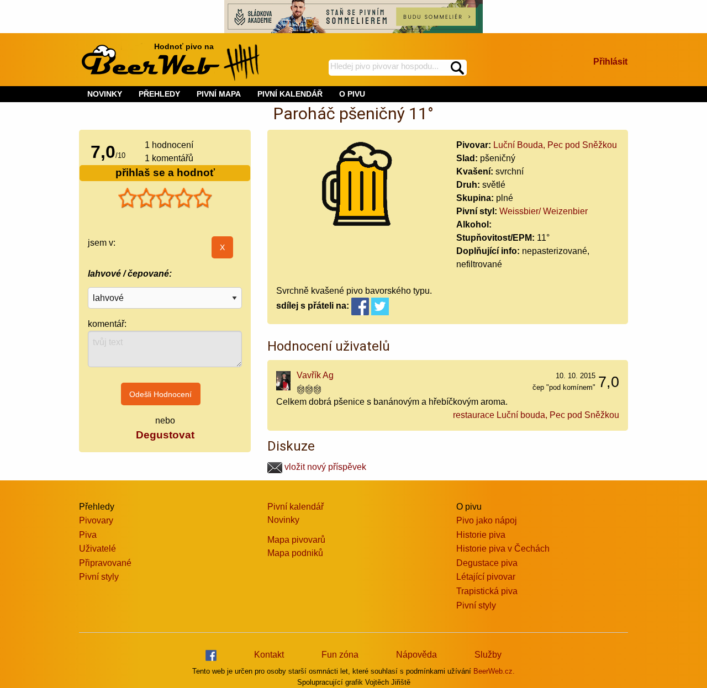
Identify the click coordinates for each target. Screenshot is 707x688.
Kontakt (269, 654)
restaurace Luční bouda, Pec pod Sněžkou (536, 415)
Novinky (283, 520)
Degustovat (165, 435)
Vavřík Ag (315, 375)
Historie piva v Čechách (503, 548)
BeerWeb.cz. (494, 671)
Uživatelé (97, 548)
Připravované (105, 563)
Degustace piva (487, 563)
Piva (88, 534)
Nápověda (416, 654)
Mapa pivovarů (296, 539)
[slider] (165, 198)
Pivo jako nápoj (486, 520)
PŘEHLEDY (159, 93)
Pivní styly (99, 576)
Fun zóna (339, 654)
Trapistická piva (487, 591)
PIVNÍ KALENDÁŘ (290, 93)
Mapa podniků (295, 553)
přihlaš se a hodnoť (165, 172)
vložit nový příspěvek (324, 467)
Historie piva (480, 534)
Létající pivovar (485, 576)
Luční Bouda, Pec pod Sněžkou (555, 145)
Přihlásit (610, 61)
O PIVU (352, 93)
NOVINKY (104, 93)
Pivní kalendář (295, 506)
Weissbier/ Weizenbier (543, 211)
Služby (488, 654)
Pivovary (96, 520)
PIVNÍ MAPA (219, 93)
